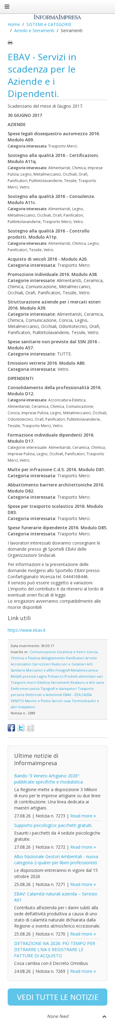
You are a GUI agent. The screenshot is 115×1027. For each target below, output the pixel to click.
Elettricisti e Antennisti (43, 694)
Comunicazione (43, 651)
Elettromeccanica (25, 688)
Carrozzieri (41, 664)
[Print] (10, 42)
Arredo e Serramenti (34, 30)
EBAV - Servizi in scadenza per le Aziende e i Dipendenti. (42, 75)
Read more (81, 816)
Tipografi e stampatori (58, 688)
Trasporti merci (23, 682)
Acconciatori (21, 664)
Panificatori (75, 658)
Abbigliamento (53, 658)
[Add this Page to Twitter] (21, 727)
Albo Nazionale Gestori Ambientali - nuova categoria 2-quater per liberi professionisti (56, 859)
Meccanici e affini (40, 670)
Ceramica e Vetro (71, 651)
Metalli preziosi (23, 676)
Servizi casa (61, 700)
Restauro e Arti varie (87, 682)
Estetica (43, 682)
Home (14, 24)
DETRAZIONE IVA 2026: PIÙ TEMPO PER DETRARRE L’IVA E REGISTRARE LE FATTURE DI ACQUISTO (54, 949)
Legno (42, 676)
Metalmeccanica (84, 670)
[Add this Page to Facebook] (11, 727)
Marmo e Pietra (38, 700)
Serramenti (60, 682)
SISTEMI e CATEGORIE (48, 24)
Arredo (91, 658)
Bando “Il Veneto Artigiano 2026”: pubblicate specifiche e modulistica (48, 779)
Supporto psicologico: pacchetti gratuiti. (53, 825)
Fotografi (63, 670)
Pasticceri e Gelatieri (69, 664)
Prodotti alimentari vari (83, 676)
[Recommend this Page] (30, 727)
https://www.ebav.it (27, 630)
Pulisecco (55, 676)
